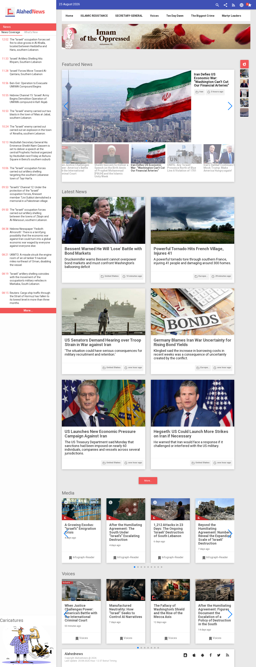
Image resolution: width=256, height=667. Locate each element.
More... (28, 310)
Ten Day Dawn (174, 15)
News (7, 27)
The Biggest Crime (202, 15)
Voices (154, 15)
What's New (31, 32)
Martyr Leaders (231, 15)
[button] (225, 5)
